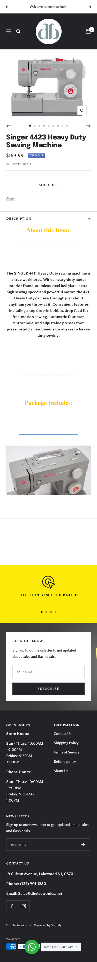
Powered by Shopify (47, 925)
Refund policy (65, 761)
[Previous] (8, 126)
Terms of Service (66, 752)
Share (10, 199)
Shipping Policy (66, 743)
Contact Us (62, 733)
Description (18, 218)
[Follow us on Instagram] (23, 906)
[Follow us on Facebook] (12, 906)
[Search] (18, 31)
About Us (61, 771)
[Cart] (88, 31)
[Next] (88, 126)
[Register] (83, 844)
